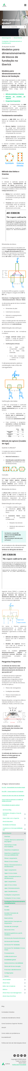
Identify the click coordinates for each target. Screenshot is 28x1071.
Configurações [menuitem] (8, 973)
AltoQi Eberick (18, 38)
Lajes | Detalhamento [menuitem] (10, 891)
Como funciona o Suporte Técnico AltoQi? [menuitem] (12, 1025)
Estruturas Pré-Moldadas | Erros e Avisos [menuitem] (14, 949)
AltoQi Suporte (6, 38)
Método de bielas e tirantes (15, 94)
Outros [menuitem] (6, 976)
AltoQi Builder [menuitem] (7, 979)
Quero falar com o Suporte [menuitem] (11, 818)
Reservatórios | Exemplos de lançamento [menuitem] (13, 922)
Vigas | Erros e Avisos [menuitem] (10, 873)
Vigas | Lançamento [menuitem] (10, 870)
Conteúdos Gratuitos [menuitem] (8, 1012)
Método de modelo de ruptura (15, 97)
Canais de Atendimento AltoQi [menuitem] (11, 1018)
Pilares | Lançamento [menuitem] (10, 858)
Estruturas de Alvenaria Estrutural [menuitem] (14, 938)
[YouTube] (18, 1055)
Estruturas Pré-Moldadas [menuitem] (12, 945)
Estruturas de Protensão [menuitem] (11, 941)
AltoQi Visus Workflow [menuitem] (9, 996)
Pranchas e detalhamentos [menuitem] (12, 970)
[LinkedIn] (25, 1055)
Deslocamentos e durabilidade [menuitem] (13, 963)
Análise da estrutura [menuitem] (10, 956)
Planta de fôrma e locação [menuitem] (12, 966)
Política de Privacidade (19, 1065)
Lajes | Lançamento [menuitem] (10, 881)
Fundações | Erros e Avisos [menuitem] (12, 898)
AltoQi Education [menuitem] (8, 821)
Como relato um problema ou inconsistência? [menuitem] (11, 1035)
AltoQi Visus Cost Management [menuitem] (12, 993)
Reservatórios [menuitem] (8, 918)
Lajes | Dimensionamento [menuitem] (12, 888)
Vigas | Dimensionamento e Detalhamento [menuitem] (12, 877)
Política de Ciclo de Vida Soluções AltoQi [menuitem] (14, 1043)
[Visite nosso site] (21, 1055)
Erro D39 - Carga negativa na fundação (12, 791)
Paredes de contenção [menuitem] (11, 926)
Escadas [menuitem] (6, 910)
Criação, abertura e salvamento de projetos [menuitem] (14, 840)
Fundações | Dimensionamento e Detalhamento (12, 42)
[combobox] (12, 26)
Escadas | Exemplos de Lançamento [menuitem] (11, 914)
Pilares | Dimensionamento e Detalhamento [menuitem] (13, 865)
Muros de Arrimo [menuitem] (9, 930)
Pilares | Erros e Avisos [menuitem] (11, 861)
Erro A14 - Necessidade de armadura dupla (13, 787)
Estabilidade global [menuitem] (10, 960)
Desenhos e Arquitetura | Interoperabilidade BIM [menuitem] (12, 854)
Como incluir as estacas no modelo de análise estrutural (12, 800)
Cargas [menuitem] (6, 906)
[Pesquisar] (24, 26)
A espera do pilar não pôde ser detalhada (13, 795)
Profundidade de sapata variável (11, 805)
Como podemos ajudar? (11, 21)
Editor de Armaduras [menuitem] (9, 986)
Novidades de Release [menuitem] (9, 825)
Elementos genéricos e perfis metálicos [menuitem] (13, 934)
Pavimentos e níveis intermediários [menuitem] (10, 845)
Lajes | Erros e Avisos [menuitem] (10, 885)
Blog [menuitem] (3, 1006)
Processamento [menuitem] (9, 953)
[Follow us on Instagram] (14, 1055)
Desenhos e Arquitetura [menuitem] (11, 850)
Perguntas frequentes (13, 101)
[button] (25, 813)
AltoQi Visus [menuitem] (6, 983)
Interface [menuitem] (7, 836)
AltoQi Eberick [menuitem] (7, 833)
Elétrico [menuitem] (5, 989)
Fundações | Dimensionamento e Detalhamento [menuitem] (14, 902)
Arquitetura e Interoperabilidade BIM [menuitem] (12, 829)
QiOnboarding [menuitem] (7, 810)
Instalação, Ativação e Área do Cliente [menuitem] (12, 814)
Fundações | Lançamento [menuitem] (12, 895)
